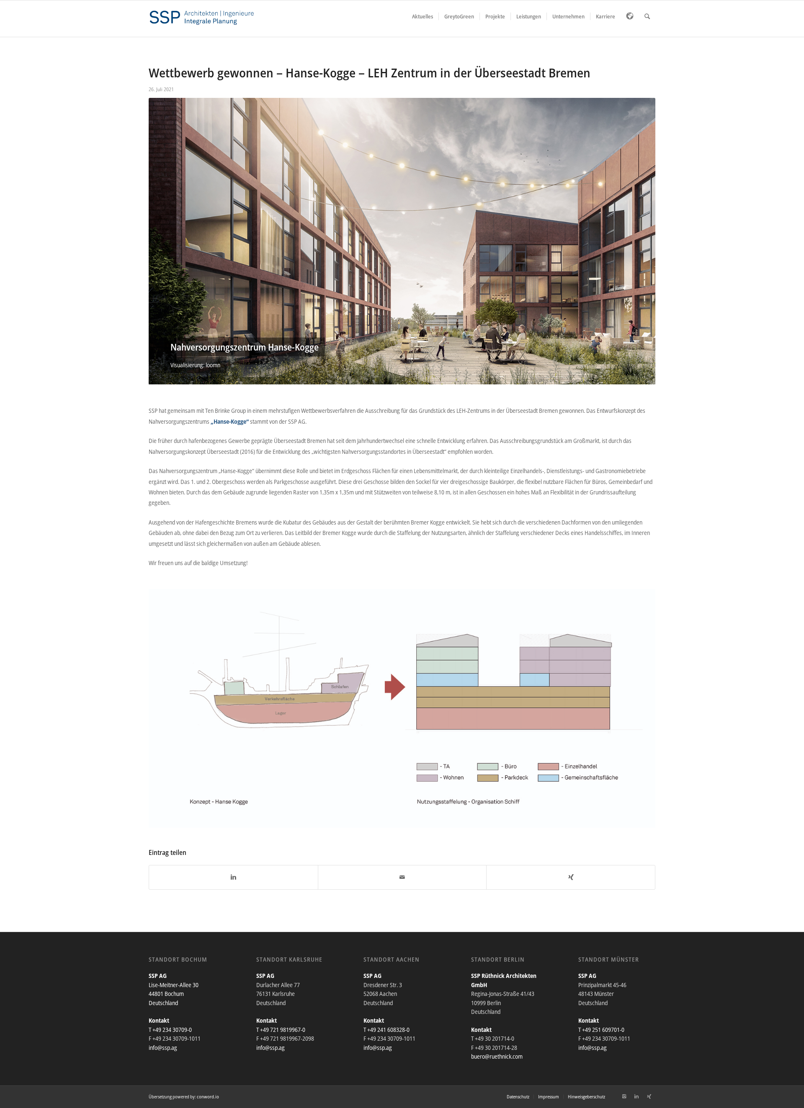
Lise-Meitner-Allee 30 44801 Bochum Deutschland (173, 994)
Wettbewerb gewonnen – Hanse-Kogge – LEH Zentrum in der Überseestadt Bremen (369, 72)
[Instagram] (624, 1096)
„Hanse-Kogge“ (230, 421)
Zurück (167, 241)
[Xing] (649, 1096)
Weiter (636, 241)
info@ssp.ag (163, 1048)
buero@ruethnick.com (497, 1056)
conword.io (208, 1096)
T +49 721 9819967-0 (280, 1030)
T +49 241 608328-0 (386, 1030)
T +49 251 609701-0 (601, 1030)
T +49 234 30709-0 (170, 1030)
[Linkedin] (636, 1096)
